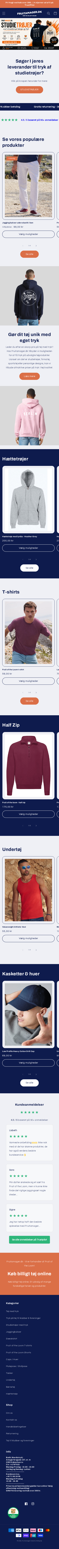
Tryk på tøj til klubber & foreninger (23, 1318)
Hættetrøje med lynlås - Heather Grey (19, 536)
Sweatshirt (11, 1339)
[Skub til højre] (36, 245)
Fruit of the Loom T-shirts (19, 1346)
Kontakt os (11, 1420)
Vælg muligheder (28, 234)
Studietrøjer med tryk (17, 1325)
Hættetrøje (12, 1394)
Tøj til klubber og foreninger (20, 1441)
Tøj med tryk (12, 1311)
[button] (3, 13)
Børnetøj (10, 1387)
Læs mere (29, 376)
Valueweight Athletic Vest (14, 927)
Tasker (9, 1373)
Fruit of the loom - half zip (13, 802)
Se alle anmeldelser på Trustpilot (29, 1240)
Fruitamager (26, 1541)
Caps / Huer (12, 1359)
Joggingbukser (13, 1332)
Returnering (12, 1434)
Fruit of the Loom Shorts (18, 1353)
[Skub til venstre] (23, 245)
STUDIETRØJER (29, 89)
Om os (9, 1413)
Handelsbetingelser (16, 1427)
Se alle (29, 254)
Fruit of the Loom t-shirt (13, 670)
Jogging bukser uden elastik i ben (17, 223)
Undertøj (10, 1380)
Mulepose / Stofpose (16, 1366)
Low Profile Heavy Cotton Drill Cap (18, 1051)
